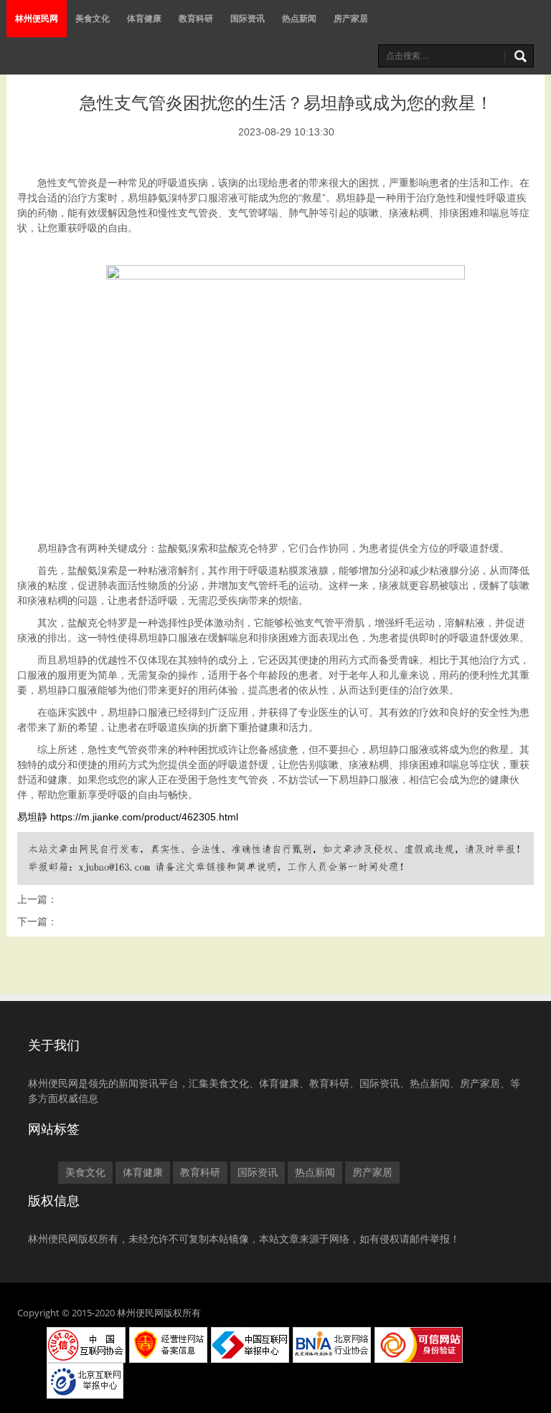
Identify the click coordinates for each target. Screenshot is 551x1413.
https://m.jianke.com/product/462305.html (144, 817)
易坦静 (32, 817)
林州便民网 (36, 18)
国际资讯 (247, 18)
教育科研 (196, 18)
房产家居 (351, 18)
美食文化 (92, 18)
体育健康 (144, 18)
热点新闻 (299, 18)
